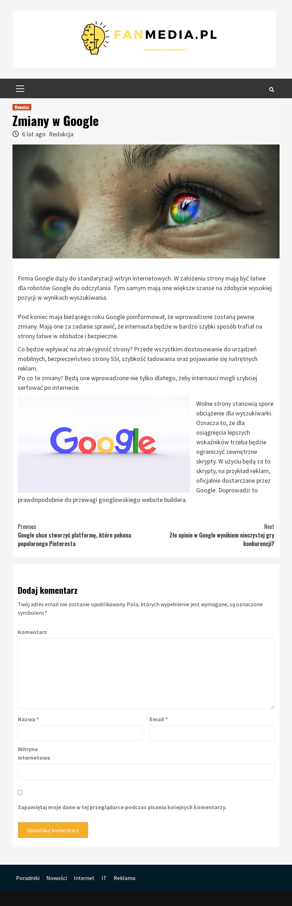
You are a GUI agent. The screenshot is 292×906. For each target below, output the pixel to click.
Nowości (22, 107)
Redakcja (61, 134)
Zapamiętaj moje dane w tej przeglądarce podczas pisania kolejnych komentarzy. (122, 807)
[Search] (271, 89)
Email (159, 719)
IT (104, 877)
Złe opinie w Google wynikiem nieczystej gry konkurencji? (222, 535)
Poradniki (28, 877)
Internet (84, 877)
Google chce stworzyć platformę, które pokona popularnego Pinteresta (74, 535)
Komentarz (32, 631)
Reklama (124, 877)
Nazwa (28, 719)
